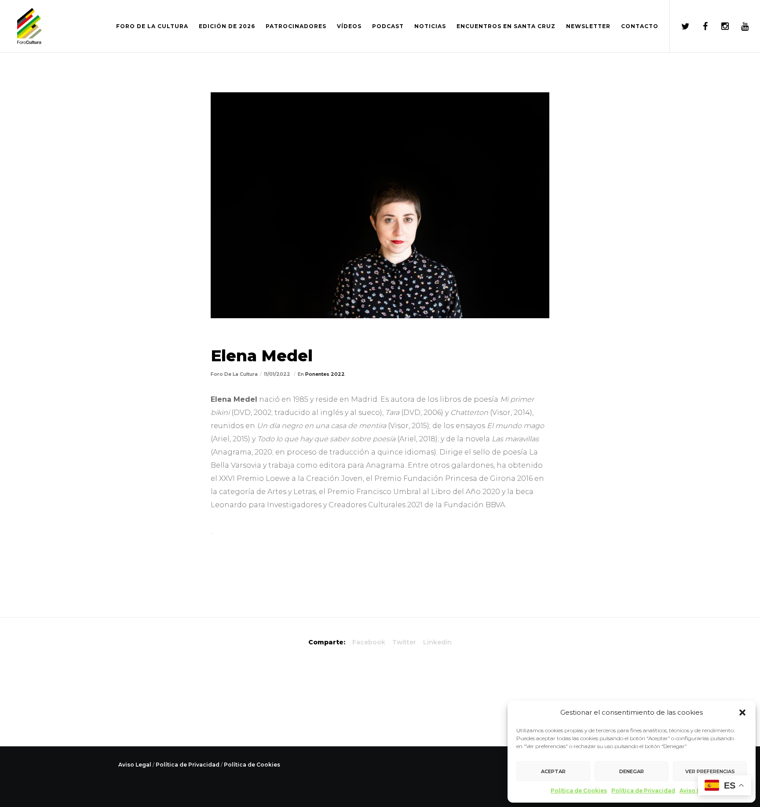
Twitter (404, 642)
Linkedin (437, 642)
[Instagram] (719, 26)
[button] (742, 712)
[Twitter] (680, 26)
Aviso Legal (696, 790)
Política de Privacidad (643, 790)
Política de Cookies (579, 790)
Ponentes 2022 (325, 374)
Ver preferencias (710, 771)
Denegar (631, 771)
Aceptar (553, 771)
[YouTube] (739, 26)
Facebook (368, 642)
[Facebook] (699, 26)
